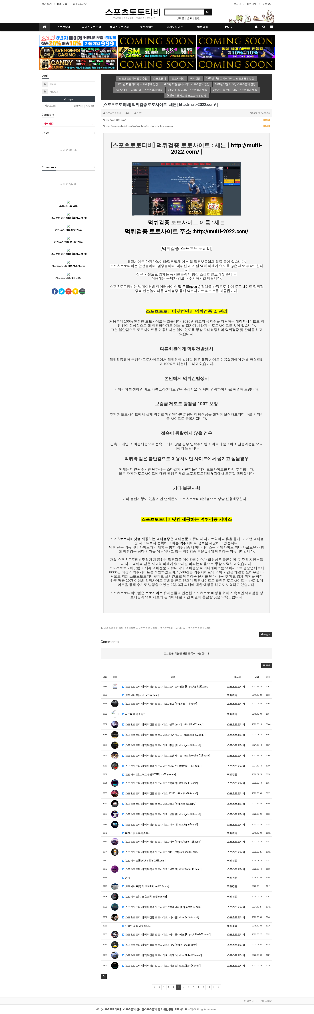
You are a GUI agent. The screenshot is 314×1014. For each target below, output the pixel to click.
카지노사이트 (175, 27)
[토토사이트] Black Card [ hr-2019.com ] (145, 860)
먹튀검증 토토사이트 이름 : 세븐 (186, 222)
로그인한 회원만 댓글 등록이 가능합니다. (187, 653)
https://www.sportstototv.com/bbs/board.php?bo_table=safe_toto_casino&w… (187, 126)
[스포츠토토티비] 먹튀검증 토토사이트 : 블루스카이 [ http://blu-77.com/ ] (164, 724)
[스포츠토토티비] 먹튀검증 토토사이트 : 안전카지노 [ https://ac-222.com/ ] (165, 734)
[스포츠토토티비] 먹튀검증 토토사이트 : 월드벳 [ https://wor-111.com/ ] (163, 869)
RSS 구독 (62, 3)
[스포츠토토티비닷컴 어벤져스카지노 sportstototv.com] (78, 52)
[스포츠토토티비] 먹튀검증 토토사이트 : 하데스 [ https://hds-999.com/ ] (163, 955)
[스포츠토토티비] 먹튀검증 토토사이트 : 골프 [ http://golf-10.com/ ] (160, 703)
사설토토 (140, 628)
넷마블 (180, 18)
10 (209, 987)
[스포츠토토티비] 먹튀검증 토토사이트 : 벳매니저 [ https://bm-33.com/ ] (163, 907)
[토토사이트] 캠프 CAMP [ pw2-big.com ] (145, 896)
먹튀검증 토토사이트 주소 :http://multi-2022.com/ (186, 231)
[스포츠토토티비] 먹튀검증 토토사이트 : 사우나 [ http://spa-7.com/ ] (161, 824)
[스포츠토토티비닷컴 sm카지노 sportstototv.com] (157, 52)
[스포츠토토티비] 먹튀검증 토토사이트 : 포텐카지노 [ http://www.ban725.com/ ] (167, 755)
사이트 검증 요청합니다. (138, 925)
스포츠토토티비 (133, 11)
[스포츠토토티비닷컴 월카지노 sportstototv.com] (236, 52)
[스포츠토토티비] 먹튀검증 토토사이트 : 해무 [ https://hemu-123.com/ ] (162, 841)
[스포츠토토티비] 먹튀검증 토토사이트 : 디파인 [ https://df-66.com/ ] (161, 917)
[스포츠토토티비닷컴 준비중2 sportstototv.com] (236, 40)
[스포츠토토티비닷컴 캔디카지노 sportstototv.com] (78, 64)
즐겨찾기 (47, 3)
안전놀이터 (151, 628)
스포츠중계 (64, 27)
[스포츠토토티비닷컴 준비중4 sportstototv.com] (236, 64)
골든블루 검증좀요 (135, 714)
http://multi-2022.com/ (187, 120)
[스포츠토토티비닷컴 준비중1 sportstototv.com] (157, 40)
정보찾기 (267, 3)
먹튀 (121, 628)
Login (69, 99)
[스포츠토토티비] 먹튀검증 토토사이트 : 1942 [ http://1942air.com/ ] (160, 944)
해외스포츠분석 (119, 27)
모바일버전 (266, 1000)
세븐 (106, 628)
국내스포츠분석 (91, 27)
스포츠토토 (191, 628)
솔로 (189, 18)
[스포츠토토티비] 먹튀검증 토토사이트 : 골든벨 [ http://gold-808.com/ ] (162, 814)
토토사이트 (147, 27)
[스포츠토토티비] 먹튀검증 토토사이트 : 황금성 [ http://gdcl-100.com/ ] (162, 745)
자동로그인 (50, 105)
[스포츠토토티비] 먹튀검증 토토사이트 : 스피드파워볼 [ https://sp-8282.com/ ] (166, 686)
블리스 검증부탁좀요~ (137, 833)
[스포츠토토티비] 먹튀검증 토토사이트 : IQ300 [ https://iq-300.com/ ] (161, 793)
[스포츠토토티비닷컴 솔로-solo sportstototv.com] (78, 40)
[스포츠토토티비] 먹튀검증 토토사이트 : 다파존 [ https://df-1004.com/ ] (163, 765)
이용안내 (249, 1000)
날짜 (257, 677)
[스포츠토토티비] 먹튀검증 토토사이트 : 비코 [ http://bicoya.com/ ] (160, 803)
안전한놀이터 (204, 628)
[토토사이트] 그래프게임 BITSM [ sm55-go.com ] (150, 774)
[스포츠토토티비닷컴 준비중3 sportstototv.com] (157, 64)
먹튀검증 (202, 27)
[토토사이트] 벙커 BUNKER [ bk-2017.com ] (146, 886)
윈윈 (197, 18)
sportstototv (179, 628)
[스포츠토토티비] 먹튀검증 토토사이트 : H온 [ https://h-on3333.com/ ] (161, 852)
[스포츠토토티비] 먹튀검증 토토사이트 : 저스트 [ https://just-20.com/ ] (162, 965)
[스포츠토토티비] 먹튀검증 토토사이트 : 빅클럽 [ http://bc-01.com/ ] (161, 783)
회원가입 (252, 3)
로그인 (237, 3)
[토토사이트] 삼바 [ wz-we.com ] (141, 695)
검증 (127, 877)
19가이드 (230, 27)
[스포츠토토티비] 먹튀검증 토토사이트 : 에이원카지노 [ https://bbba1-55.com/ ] (167, 934)
